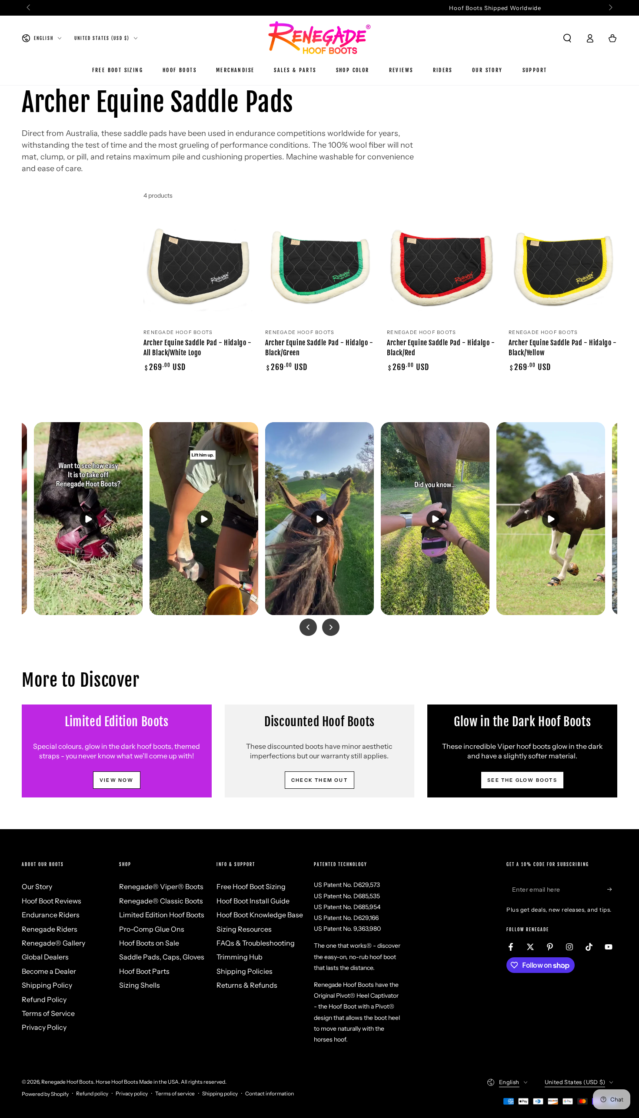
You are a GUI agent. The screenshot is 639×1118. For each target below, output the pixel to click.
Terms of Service (48, 1013)
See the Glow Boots (522, 780)
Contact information (269, 1093)
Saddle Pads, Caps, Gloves (161, 957)
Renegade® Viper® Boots (161, 886)
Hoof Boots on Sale (149, 943)
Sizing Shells (139, 985)
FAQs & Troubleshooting (255, 943)
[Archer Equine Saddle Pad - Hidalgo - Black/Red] (441, 268)
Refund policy (92, 1093)
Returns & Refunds (246, 985)
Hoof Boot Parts (144, 971)
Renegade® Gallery (53, 943)
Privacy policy (132, 1093)
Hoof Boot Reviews (51, 900)
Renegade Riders (49, 929)
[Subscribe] (612, 889)
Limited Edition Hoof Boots (161, 914)
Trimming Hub (239, 957)
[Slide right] (609, 8)
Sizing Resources (244, 929)
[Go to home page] (319, 38)
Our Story (37, 886)
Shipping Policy (47, 985)
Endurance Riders (51, 914)
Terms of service (175, 1093)
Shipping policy (220, 1093)
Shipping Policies (244, 971)
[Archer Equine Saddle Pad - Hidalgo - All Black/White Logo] (197, 268)
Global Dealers (45, 957)
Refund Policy (44, 999)
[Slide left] (29, 8)
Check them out (319, 780)
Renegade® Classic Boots (161, 900)
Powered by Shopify (45, 1094)
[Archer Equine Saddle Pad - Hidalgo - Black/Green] (319, 268)
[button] (567, 38)
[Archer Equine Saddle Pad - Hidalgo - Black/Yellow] (563, 268)
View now (117, 780)
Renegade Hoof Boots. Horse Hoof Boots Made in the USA (110, 1081)
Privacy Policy (44, 1027)
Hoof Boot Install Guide (253, 900)
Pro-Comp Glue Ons (151, 929)
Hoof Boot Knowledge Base (259, 914)
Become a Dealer (49, 971)
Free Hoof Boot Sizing (251, 886)
